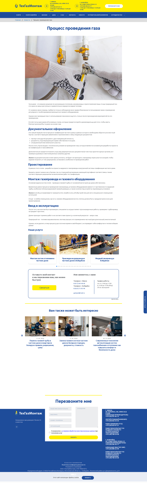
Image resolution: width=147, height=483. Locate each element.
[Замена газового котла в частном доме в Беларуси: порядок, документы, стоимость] (73, 326)
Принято (88, 477)
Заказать (73, 437)
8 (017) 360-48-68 (79, 283)
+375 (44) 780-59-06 (112, 434)
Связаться (44, 287)
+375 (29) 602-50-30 (112, 421)
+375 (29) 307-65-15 (112, 416)
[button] (56, 266)
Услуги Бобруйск (31, 15)
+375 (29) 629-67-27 (112, 425)
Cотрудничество (116, 15)
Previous (22, 336)
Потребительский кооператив (98, 15)
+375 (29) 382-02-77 (112, 444)
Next (125, 336)
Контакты (72, 15)
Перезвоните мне (114, 6)
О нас (62, 15)
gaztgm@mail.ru (79, 293)
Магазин (44, 15)
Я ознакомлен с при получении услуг (74, 432)
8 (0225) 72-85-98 (79, 288)
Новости (82, 15)
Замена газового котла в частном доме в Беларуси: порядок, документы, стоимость (74, 343)
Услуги (18, 15)
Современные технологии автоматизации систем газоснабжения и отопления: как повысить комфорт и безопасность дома (107, 345)
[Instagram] (16, 427)
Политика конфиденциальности (73, 465)
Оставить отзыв (145, 302)
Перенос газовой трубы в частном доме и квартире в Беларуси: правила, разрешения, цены (40, 344)
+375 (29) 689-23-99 (112, 449)
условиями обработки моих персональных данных (78, 431)
